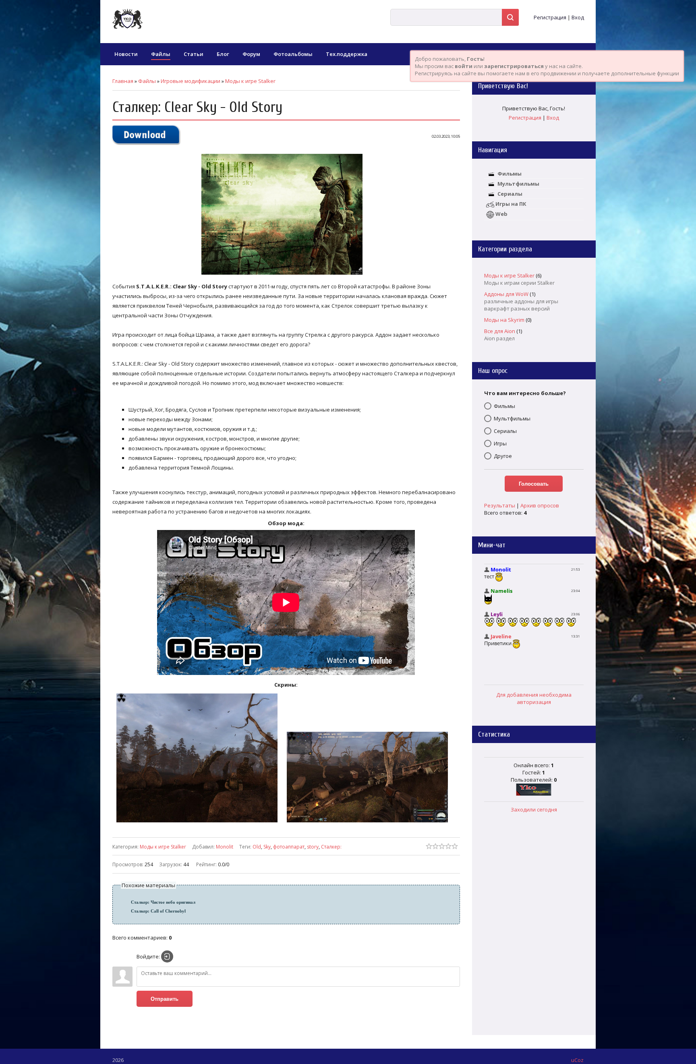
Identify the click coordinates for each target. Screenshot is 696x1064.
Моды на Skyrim (504, 319)
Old (257, 846)
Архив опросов (539, 505)
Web (501, 213)
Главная (122, 81)
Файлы (147, 81)
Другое (503, 456)
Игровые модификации (190, 81)
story (313, 846)
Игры (500, 443)
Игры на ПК (511, 203)
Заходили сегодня (534, 809)
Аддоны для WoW (506, 294)
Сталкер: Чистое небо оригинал (163, 902)
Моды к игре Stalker (250, 81)
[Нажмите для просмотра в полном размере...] (286, 274)
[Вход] (167, 956)
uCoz (577, 1060)
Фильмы (509, 173)
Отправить (164, 999)
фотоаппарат (288, 846)
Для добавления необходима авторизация (534, 698)
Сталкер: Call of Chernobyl (158, 911)
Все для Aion (499, 331)
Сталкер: (331, 846)
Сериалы (510, 193)
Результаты (499, 505)
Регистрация (550, 17)
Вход (578, 17)
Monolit (224, 846)
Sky (267, 846)
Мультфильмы (518, 183)
